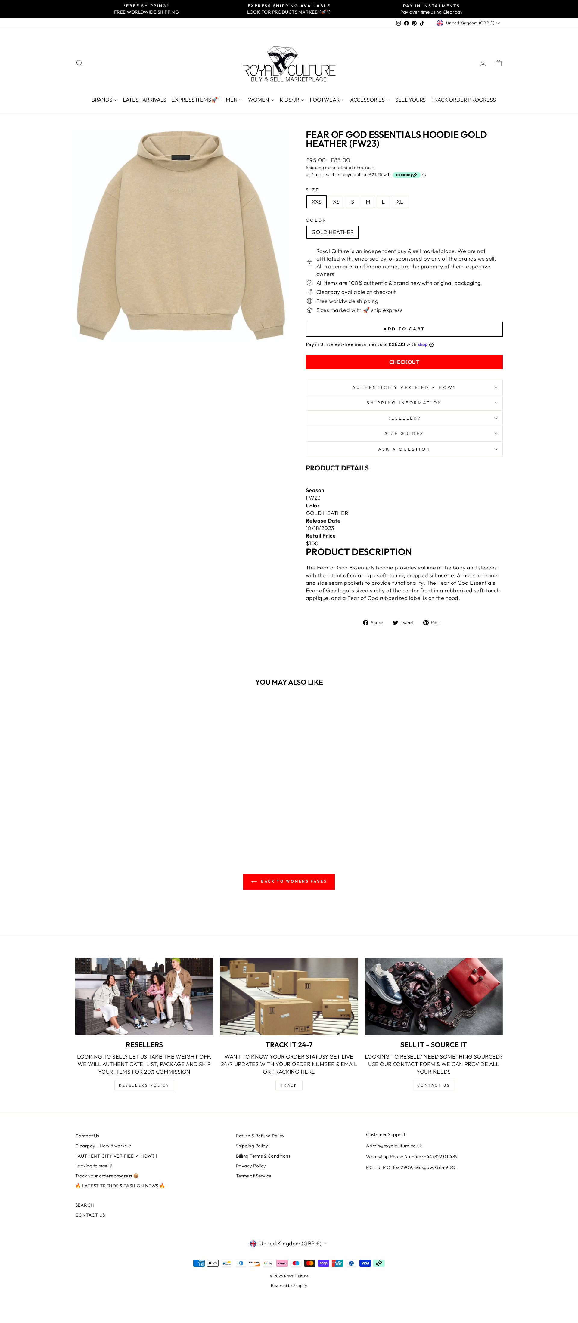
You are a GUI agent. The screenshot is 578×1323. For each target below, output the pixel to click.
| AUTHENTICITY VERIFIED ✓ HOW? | (116, 1156)
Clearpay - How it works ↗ (103, 1146)
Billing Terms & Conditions (263, 1156)
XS (336, 201)
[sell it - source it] (434, 996)
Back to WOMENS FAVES (293, 881)
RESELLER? (404, 418)
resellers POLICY (144, 1085)
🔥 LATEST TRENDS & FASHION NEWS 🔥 (120, 1186)
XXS (317, 201)
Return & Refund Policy (260, 1136)
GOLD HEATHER (333, 232)
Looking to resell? (93, 1166)
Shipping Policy (252, 1146)
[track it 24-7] (289, 996)
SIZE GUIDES (404, 433)
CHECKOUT (404, 362)
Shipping (315, 167)
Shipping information (404, 403)
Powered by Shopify (289, 1285)
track (288, 1085)
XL (399, 201)
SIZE (312, 190)
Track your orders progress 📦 (107, 1176)
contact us (433, 1085)
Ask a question (404, 449)
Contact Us (87, 1136)
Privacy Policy (251, 1166)
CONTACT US (90, 1215)
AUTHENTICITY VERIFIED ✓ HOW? (404, 387)
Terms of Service (254, 1176)
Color (316, 220)
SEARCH (84, 1205)
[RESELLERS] (144, 996)
